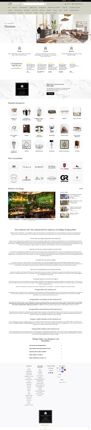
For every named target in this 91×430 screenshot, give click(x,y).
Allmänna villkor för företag (40, 387)
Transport (40, 371)
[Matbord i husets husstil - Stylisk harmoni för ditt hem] (64, 209)
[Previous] (85, 43)
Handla (8, 32)
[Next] (88, 43)
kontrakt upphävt (39, 375)
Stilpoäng (50, 93)
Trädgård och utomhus (54, 7)
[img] (16, 67)
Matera (55, 10)
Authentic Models (74, 10)
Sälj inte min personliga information (40, 391)
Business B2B (42, 7)
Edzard (66, 10)
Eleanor (36, 12)
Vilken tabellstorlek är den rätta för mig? (76, 201)
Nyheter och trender (51, 12)
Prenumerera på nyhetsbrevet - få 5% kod (34, 0)
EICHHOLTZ (64, 7)
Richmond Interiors (75, 7)
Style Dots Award (39, 383)
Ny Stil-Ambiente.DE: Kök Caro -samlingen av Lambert (75, 196)
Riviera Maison (18, 10)
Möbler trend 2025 (74, 213)
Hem (9, 7)
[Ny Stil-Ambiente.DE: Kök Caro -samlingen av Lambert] (64, 196)
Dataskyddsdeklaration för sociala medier (40, 379)
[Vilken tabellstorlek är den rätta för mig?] (64, 202)
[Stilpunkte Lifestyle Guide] (45, 422)
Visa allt (81, 188)
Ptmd (60, 10)
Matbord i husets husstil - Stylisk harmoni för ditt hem (76, 208)
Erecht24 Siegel (40, 381)
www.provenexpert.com (40, 385)
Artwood (49, 10)
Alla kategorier (23, 7)
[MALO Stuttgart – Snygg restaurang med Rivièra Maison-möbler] (31, 205)
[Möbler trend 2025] (64, 215)
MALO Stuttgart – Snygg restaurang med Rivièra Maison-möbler (31, 219)
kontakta (14, 7)
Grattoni (42, 10)
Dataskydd (40, 372)
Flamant (10, 10)
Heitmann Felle (12, 12)
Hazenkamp (27, 10)
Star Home (20, 12)
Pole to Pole (28, 12)
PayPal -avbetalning (40, 393)
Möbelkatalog (33, 7)
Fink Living (34, 10)
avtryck (39, 374)
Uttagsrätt (40, 377)
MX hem (42, 12)
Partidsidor (40, 395)
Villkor (40, 369)
